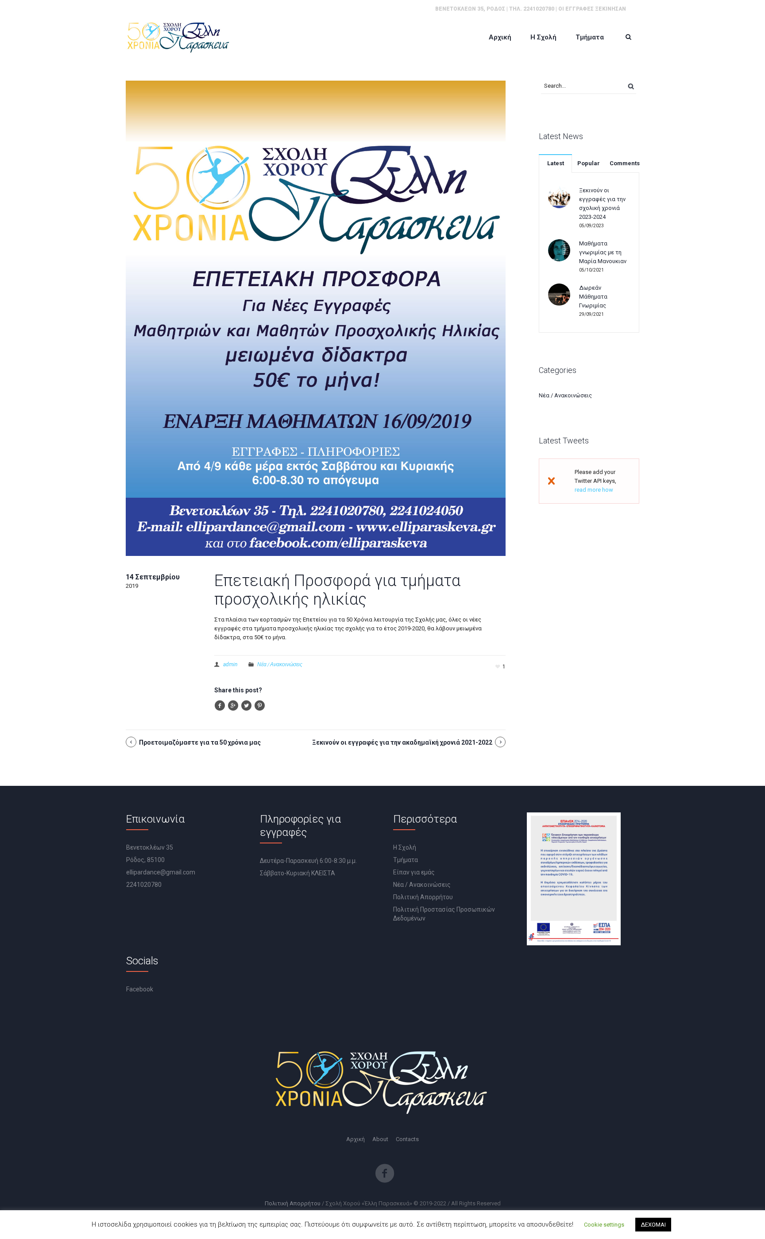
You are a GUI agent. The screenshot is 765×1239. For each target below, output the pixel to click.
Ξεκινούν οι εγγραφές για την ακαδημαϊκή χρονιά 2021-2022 (402, 742)
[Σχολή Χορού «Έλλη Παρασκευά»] (179, 37)
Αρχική (355, 1139)
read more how (594, 489)
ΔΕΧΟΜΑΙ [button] (653, 1224)
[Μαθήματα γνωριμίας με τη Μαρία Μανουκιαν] (559, 249)
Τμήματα (405, 859)
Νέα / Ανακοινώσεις (279, 664)
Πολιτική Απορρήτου (423, 897)
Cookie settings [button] (604, 1224)
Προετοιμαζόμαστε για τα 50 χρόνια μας (200, 742)
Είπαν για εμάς (414, 872)
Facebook (139, 989)
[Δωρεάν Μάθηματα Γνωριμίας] (559, 294)
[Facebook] (384, 1173)
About (380, 1139)
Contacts (407, 1139)
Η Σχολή (404, 847)
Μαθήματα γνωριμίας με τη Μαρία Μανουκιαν (602, 252)
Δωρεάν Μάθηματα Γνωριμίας (593, 296)
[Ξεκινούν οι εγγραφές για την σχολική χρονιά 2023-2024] (559, 196)
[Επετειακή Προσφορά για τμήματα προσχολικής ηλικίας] (316, 318)
